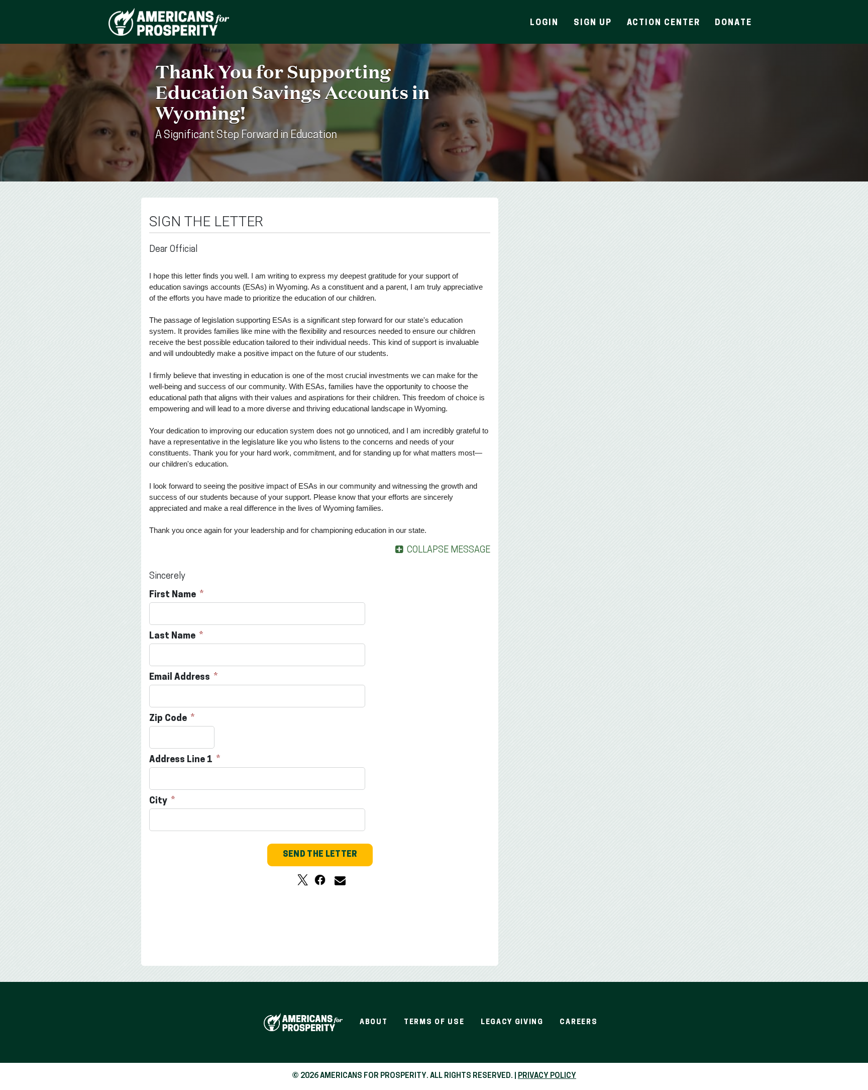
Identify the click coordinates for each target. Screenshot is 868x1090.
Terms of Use (434, 1022)
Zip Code (169, 718)
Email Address (180, 677)
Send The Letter (320, 855)
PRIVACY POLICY (547, 1076)
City (159, 801)
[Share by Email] (337, 879)
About (373, 1022)
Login (544, 23)
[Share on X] (302, 879)
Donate (733, 23)
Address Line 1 (181, 760)
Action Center (663, 23)
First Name (173, 595)
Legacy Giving (512, 1022)
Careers (578, 1022)
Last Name (173, 636)
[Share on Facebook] (319, 879)
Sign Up (592, 23)
